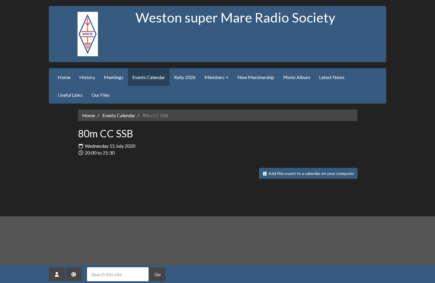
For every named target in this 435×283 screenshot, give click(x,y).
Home (64, 77)
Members (214, 77)
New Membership (255, 77)
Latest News (331, 77)
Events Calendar (148, 77)
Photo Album (296, 77)
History (87, 77)
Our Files (100, 95)
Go (157, 274)
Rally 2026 (185, 77)
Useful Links (70, 95)
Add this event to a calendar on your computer (311, 173)
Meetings (113, 77)
